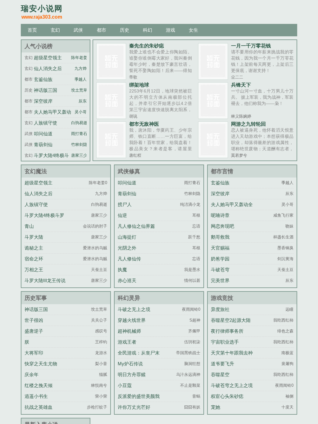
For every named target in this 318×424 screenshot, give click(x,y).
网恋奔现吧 (222, 226)
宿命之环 (34, 258)
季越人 (81, 79)
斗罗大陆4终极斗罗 (44, 215)
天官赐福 (220, 247)
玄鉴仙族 (43, 79)
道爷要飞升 (222, 363)
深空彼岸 (43, 101)
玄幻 (55, 30)
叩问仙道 (43, 133)
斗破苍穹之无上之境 (232, 385)
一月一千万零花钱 (251, 45)
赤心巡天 (127, 280)
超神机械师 (129, 331)
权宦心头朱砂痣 (227, 396)
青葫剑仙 (43, 144)
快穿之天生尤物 (41, 363)
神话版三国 (45, 90)
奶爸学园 (220, 258)
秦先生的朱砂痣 (146, 45)
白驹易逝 (79, 123)
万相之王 (34, 269)
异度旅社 (220, 309)
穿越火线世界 (132, 320)
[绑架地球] (111, 116)
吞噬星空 (220, 374)
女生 (193, 30)
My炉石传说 (130, 363)
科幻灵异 (129, 298)
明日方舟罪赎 (132, 374)
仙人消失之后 (48, 68)
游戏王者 (127, 342)
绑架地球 (139, 85)
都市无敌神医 (144, 124)
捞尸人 (125, 204)
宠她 (215, 407)
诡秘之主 (34, 247)
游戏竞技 (222, 298)
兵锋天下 (241, 85)
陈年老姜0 (80, 58)
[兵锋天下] (213, 116)
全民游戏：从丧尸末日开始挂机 (139, 357)
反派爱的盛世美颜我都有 (139, 401)
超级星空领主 (48, 57)
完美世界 (220, 280)
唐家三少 (79, 155)
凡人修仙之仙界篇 (136, 226)
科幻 (147, 30)
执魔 (122, 269)
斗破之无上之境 (134, 309)
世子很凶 (34, 320)
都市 (101, 30)
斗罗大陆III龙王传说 (45, 280)
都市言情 (222, 171)
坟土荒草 (79, 90)
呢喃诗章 (220, 215)
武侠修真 (129, 171)
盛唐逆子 (34, 331)
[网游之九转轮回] (213, 155)
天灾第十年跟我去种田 (232, 357)
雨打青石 (79, 134)
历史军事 (36, 298)
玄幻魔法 (36, 171)
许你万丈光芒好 (134, 407)
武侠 (78, 30)
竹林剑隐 (79, 144)
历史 (124, 30)
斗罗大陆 (34, 237)
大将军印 (34, 352)
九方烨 (81, 68)
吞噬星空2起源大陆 (231, 320)
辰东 (83, 101)
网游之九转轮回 (248, 124)
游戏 (170, 30)
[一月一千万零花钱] (213, 77)
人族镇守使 (45, 122)
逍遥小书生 (36, 396)
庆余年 (32, 374)
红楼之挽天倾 (38, 385)
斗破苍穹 (220, 269)
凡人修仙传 (129, 258)
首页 (32, 30)
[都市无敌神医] (111, 155)
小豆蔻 (125, 385)
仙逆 (122, 215)
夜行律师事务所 (227, 331)
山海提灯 (127, 237)
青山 (29, 226)
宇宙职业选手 (225, 342)
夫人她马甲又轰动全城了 (232, 209)
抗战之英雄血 (38, 407)
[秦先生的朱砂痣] (111, 77)
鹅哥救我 (220, 237)
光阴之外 (127, 247)
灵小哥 (81, 112)
